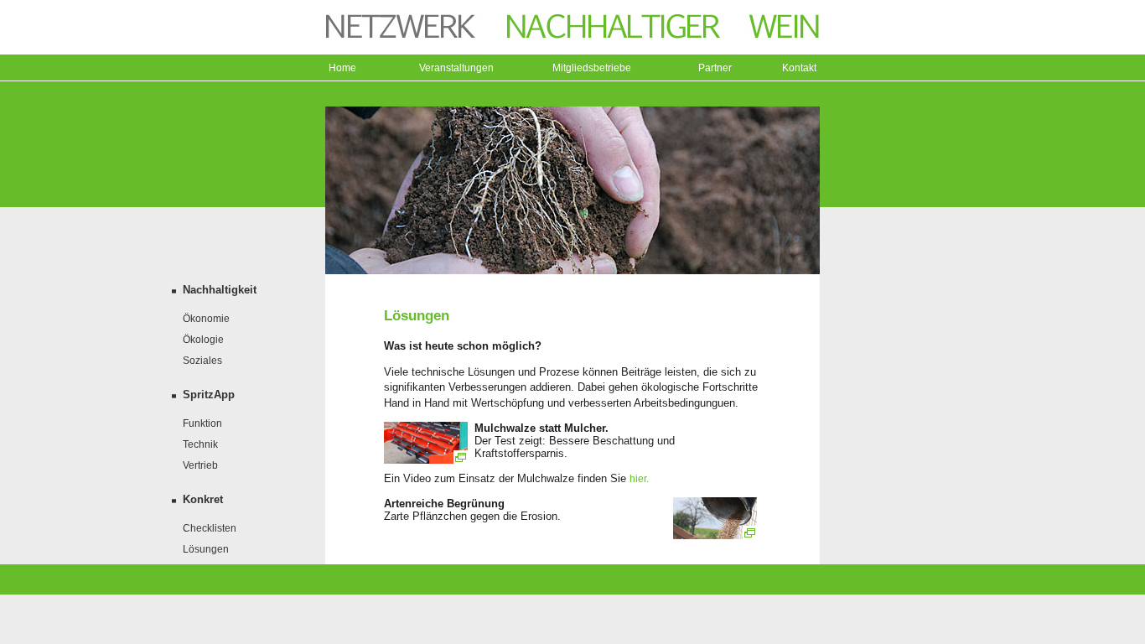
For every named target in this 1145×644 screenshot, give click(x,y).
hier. (639, 479)
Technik (200, 444)
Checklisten (209, 528)
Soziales (202, 360)
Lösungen (206, 549)
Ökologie (203, 339)
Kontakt (799, 68)
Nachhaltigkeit (219, 289)
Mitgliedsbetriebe (591, 68)
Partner (715, 68)
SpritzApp (209, 394)
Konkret (203, 499)
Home (342, 68)
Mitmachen (208, 591)
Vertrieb (200, 465)
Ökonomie (206, 319)
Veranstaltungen (456, 68)
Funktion (202, 423)
